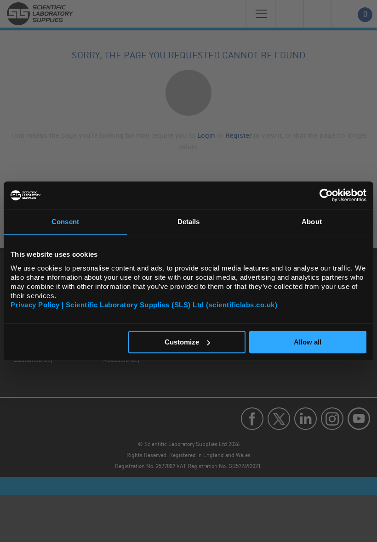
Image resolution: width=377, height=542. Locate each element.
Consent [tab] (65, 222)
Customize (182, 342)
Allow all (307, 342)
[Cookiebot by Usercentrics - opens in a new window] (326, 195)
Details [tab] (188, 222)
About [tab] (312, 222)
